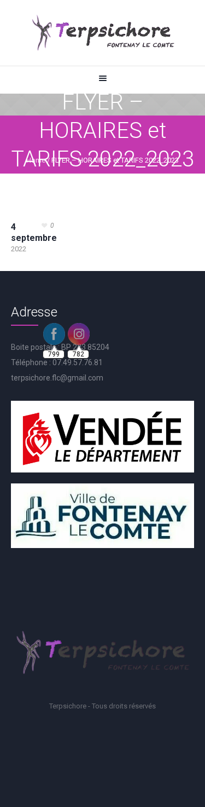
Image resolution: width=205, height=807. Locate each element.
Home (35, 160)
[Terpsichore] (102, 33)
